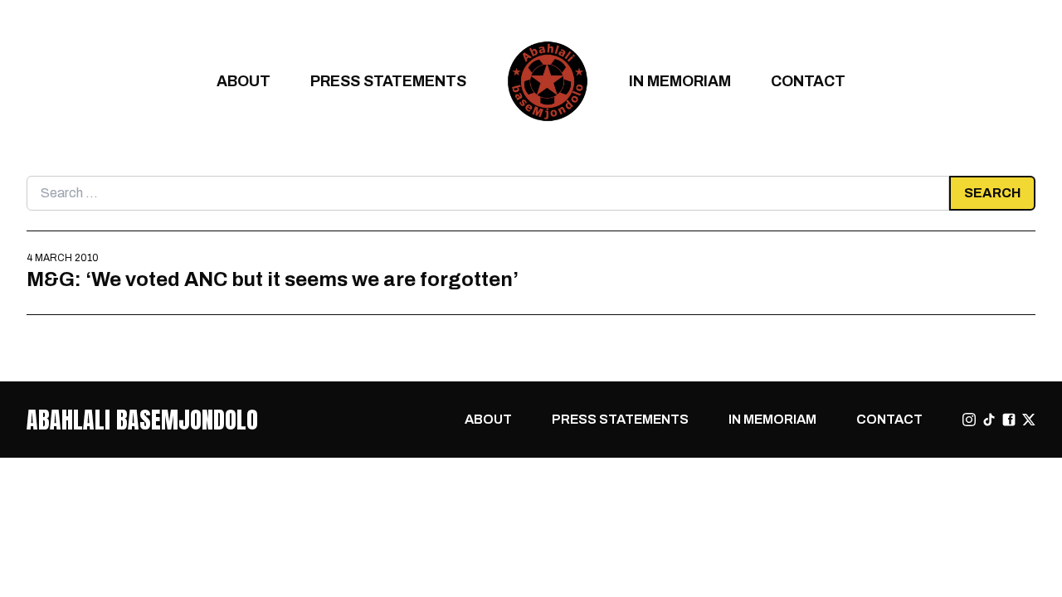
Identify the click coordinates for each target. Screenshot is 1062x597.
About (243, 81)
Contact (808, 81)
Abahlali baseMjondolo (142, 419)
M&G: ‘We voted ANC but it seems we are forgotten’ (273, 279)
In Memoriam (680, 81)
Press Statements (388, 81)
